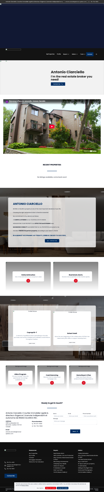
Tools (82, 54)
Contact (89, 54)
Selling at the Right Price (85, 468)
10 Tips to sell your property (86, 464)
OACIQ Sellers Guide (84, 472)
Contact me (56, 84)
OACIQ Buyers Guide (60, 472)
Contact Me (11, 476)
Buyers (65, 54)
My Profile (32, 455)
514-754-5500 (94, 1)
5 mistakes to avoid (59, 468)
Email (69, 413)
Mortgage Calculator (35, 460)
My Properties (50, 54)
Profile (59, 54)
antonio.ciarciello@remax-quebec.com (75, 1)
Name (54, 413)
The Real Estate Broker (85, 459)
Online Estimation (83, 453)
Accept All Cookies (63, 488)
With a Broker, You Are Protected (63, 455)
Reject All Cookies (50, 488)
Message (55, 418)
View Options (40, 488)
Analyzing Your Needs (60, 464)
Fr (96, 54)
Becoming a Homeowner (61, 461)
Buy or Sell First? (83, 461)
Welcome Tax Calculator (36, 462)
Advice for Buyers (59, 466)
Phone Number (87, 413)
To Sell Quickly (82, 466)
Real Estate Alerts (59, 453)
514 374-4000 (38, 424)
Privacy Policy (25, 485)
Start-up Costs (58, 470)
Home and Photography (85, 470)
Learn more (32, 343)
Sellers (74, 54)
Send (74, 431)
